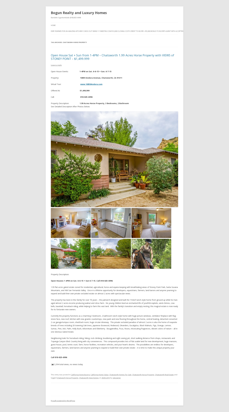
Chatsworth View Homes (89, 378)
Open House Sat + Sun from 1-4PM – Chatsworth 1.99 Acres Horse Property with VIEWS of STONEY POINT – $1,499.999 (112, 57)
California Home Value (100, 374)
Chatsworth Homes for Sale (120, 374)
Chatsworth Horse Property (143, 374)
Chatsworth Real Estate (164, 374)
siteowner (117, 378)
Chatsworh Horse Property (67, 378)
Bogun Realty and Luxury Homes (79, 12)
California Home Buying (80, 374)
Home (53, 25)
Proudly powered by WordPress (63, 401)
